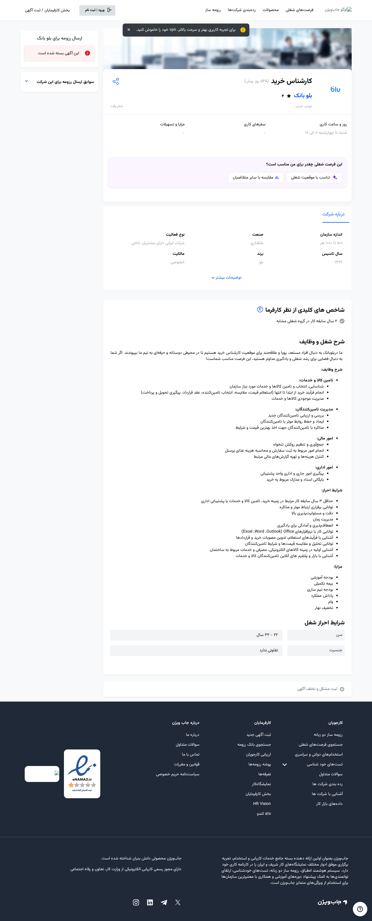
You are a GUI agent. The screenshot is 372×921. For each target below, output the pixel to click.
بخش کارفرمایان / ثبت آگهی (47, 10)
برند (260, 254)
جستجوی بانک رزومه (254, 745)
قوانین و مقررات (186, 764)
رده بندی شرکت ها (327, 784)
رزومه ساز (213, 10)
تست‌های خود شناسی (325, 764)
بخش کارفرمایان (258, 794)
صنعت (257, 235)
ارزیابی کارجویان (258, 754)
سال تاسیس (332, 254)
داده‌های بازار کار (329, 804)
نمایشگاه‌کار (261, 784)
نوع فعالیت (175, 235)
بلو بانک (297, 95)
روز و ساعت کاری (333, 125)
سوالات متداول (331, 774)
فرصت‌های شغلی (299, 10)
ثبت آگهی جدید (258, 735)
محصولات (271, 10)
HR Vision (262, 804)
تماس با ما (190, 754)
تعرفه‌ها (264, 774)
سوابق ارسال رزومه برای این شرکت (65, 82)
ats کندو (264, 814)
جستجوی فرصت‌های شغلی (321, 745)
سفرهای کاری (255, 125)
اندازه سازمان (331, 235)
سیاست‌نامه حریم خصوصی (177, 774)
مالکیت (179, 254)
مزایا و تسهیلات (172, 125)
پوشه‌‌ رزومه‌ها (259, 764)
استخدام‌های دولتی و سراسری (319, 754)
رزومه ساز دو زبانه (328, 735)
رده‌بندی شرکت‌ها (242, 10)
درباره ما (192, 735)
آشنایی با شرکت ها (327, 794)
